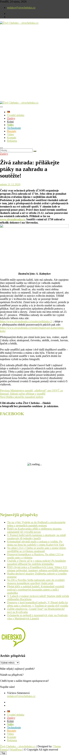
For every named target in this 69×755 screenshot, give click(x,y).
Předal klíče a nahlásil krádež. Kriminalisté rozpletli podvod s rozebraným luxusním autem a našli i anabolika (35, 589)
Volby (10, 124)
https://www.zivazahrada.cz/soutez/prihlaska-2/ (26, 321)
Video (10, 134)
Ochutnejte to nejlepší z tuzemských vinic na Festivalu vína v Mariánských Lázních (37, 617)
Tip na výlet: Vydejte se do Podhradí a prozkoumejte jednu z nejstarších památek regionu (36, 524)
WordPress (16, 749)
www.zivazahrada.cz (12, 219)
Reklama (12, 140)
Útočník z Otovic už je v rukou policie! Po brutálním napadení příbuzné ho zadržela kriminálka (36, 562)
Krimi (10, 121)
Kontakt (11, 137)
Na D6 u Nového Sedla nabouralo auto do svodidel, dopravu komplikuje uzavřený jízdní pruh (36, 581)
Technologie (14, 127)
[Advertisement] (34, 65)
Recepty (11, 131)
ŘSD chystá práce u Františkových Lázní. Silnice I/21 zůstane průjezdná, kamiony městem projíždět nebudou (37, 569)
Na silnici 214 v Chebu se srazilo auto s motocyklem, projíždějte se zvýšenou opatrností (36, 549)
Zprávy (11, 118)
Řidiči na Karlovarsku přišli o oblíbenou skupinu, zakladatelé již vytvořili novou (34, 530)
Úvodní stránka (15, 115)
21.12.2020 (13, 184)
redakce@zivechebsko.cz (21, 7)
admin (3, 184)
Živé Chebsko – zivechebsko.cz (18, 746)
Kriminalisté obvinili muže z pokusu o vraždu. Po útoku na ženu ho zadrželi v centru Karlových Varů (35, 543)
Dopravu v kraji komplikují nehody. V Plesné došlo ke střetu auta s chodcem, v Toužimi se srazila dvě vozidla (37, 604)
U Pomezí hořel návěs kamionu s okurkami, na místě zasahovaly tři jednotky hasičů (36, 537)
